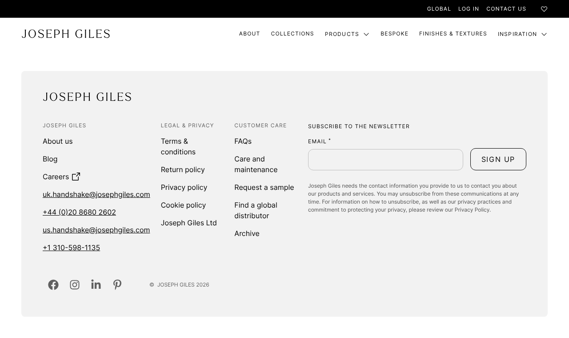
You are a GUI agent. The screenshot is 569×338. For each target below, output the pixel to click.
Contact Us (506, 8)
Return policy (183, 169)
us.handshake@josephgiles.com (96, 229)
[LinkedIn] (96, 284)
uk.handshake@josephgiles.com (96, 194)
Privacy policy (184, 187)
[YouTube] (117, 284)
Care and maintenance (255, 164)
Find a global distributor (255, 210)
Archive (247, 233)
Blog (50, 158)
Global (439, 8)
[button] (498, 159)
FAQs (243, 141)
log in (468, 8)
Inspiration (517, 34)
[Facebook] (53, 284)
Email (319, 141)
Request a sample (264, 187)
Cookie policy (183, 204)
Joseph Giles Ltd (189, 222)
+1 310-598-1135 (71, 247)
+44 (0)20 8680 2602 (79, 212)
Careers (56, 176)
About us (58, 141)
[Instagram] (74, 284)
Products (342, 34)
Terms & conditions (178, 146)
